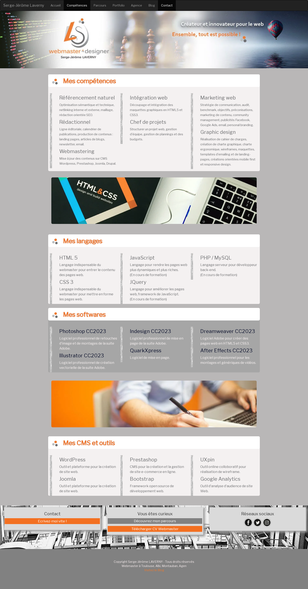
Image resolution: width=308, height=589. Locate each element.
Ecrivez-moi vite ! (52, 521)
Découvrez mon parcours (155, 521)
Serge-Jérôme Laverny (23, 5)
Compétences (77, 5)
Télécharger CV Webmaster (155, 529)
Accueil (55, 5)
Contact (167, 5)
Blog (151, 5)
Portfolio (119, 5)
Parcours (99, 5)
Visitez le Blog (154, 570)
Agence (136, 5)
